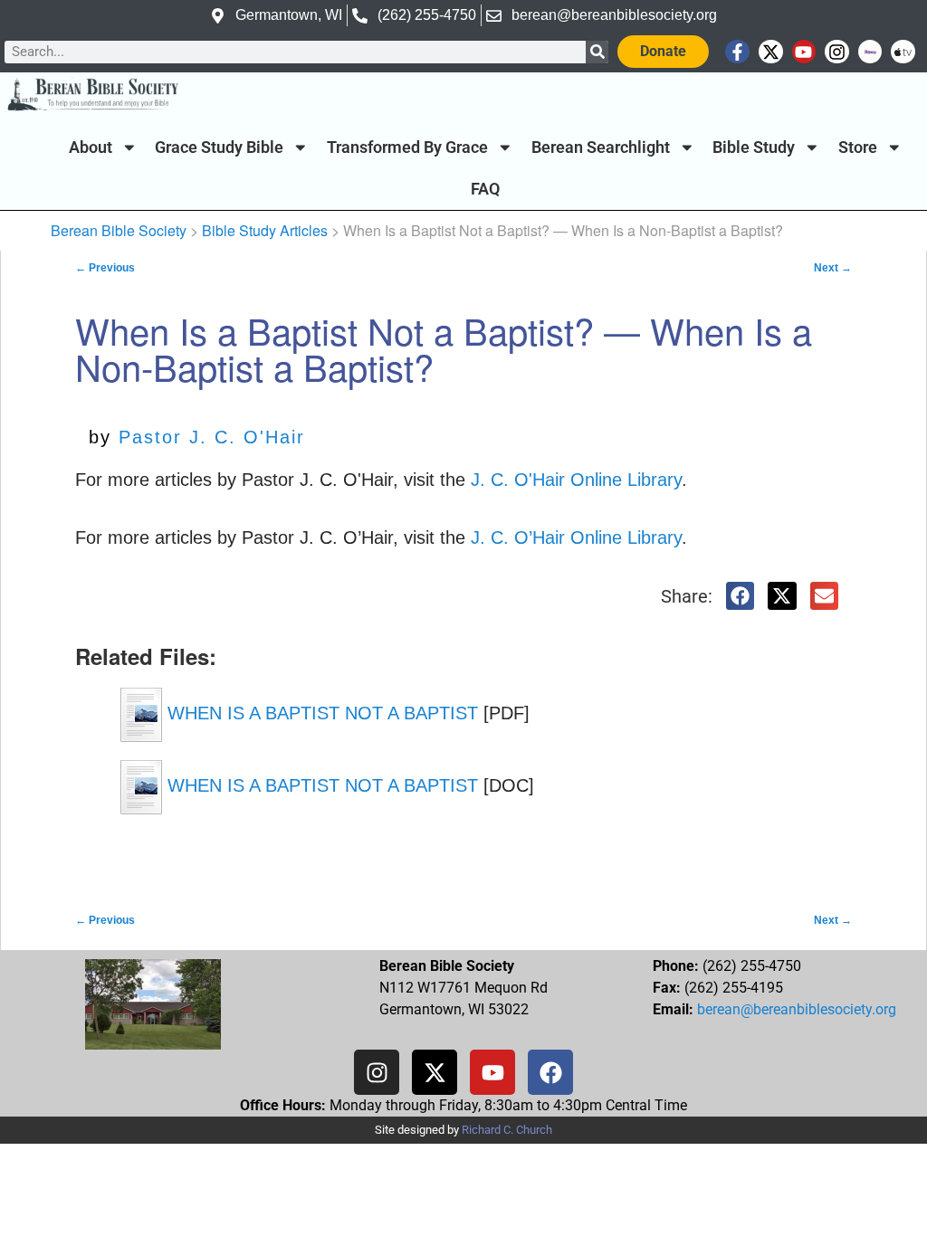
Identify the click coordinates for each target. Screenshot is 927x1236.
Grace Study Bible (219, 147)
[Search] (597, 52)
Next (833, 267)
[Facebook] (550, 1072)
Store (857, 147)
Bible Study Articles (265, 230)
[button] (740, 596)
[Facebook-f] (737, 52)
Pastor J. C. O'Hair (212, 437)
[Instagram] (837, 52)
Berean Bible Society (118, 230)
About (90, 147)
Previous (105, 267)
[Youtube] (804, 52)
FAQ (485, 189)
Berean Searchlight (600, 147)
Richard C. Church (507, 1129)
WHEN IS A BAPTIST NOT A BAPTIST (320, 714)
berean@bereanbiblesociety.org (796, 1009)
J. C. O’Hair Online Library (576, 537)
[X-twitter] (771, 52)
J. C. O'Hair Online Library (576, 480)
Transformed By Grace (407, 147)
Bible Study (753, 147)
